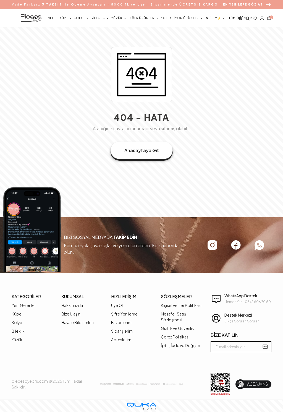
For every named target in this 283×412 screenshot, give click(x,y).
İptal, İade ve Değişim (180, 345)
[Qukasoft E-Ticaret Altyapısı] (141, 406)
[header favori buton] (255, 18)
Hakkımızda (72, 305)
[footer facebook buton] (236, 245)
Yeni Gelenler (24, 305)
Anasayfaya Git (141, 150)
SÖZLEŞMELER (176, 296)
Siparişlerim (122, 330)
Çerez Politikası (175, 336)
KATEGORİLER (26, 296)
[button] (43, 18)
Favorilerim (121, 322)
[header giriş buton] (262, 18)
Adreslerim (121, 339)
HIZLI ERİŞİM (123, 296)
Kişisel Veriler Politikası (181, 305)
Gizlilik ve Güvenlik (177, 328)
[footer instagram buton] (212, 245)
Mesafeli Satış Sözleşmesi (173, 316)
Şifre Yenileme (124, 313)
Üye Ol (117, 305)
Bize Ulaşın (70, 313)
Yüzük (17, 339)
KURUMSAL (72, 296)
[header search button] (247, 18)
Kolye (17, 322)
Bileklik (18, 330)
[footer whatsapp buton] (259, 245)
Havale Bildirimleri (77, 322)
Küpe (17, 313)
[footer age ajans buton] (253, 384)
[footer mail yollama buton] (265, 347)
